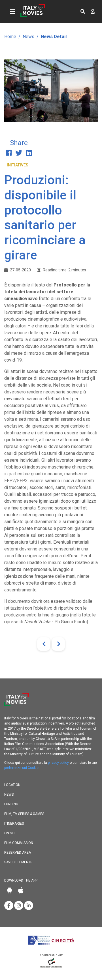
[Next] (58, 644)
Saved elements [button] (18, 862)
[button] (82, 11)
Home (10, 36)
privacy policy (58, 763)
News (28, 36)
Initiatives (17, 165)
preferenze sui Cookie (21, 768)
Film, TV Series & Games (24, 814)
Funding (11, 804)
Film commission (18, 843)
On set (10, 833)
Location (12, 785)
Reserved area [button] (17, 853)
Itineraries (14, 824)
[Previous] (43, 644)
